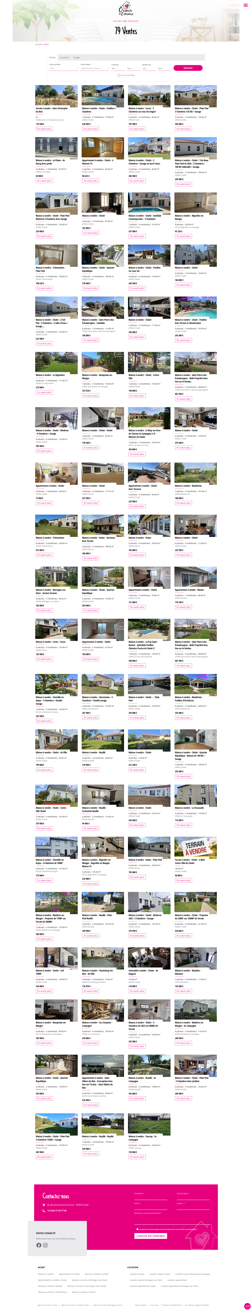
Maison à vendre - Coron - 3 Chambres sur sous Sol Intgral (142, 110)
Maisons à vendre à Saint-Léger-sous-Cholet (86, 1286)
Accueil (38, 44)
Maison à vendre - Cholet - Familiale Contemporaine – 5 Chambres (145, 217)
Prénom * (139, 1194)
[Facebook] (38, 1245)
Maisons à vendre (46, 1274)
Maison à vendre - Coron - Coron (50, 641)
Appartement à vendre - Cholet (50, 485)
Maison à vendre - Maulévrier (188, 485)
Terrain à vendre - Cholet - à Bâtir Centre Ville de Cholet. (190, 861)
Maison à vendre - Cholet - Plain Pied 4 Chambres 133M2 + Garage (52, 1138)
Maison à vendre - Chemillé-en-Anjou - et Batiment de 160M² (50, 861)
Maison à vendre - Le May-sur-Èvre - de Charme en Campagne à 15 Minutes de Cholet (145, 433)
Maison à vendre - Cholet (93, 215)
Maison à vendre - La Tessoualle (189, 807)
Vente (52, 57)
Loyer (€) (115, 65)
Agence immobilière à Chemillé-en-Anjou (75, 1305)
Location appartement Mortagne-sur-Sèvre (179, 1286)
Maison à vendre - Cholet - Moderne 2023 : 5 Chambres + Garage (145, 917)
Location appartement (177, 1280)
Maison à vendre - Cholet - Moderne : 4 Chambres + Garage (52, 432)
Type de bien (85, 64)
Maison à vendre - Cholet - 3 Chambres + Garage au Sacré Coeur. (145, 162)
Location (64, 57)
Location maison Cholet (159, 1274)
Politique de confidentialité (171, 1305)
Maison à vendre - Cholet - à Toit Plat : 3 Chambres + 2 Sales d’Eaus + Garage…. (52, 323)
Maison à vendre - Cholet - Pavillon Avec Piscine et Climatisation (191, 321)
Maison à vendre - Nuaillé (93, 752)
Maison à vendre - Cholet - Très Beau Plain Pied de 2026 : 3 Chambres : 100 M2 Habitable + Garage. (191, 163)
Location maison (137, 1274)
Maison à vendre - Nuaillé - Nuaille (98, 1136)
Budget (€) (147, 65)
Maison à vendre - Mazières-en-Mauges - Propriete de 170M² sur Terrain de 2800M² (51, 918)
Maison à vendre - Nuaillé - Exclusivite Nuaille (94, 809)
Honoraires (154, 1305)
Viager (76, 57)
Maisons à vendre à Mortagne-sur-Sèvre (89, 1280)
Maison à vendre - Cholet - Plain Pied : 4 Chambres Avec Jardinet (191, 1079)
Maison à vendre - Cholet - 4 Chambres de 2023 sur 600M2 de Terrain (143, 1026)
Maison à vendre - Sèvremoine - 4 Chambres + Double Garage (97, 699)
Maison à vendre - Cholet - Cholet (97, 430)
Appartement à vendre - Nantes (189, 589)
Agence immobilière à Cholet (47, 1305)
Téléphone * (183, 1194)
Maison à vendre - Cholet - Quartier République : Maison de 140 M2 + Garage (191, 755)
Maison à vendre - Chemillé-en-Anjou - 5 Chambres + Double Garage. (50, 700)
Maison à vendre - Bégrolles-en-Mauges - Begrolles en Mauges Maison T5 (96, 863)
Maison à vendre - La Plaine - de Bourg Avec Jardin (50, 162)
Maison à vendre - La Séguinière (50, 375)
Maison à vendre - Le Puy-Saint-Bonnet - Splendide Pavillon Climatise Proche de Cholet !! (143, 645)
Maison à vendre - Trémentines (50, 537)
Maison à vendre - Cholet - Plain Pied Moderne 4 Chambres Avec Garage (52, 217)
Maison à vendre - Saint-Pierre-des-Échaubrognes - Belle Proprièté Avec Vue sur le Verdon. (191, 378)
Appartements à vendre (69, 1274)
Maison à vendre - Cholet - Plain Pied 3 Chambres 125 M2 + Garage (191, 110)
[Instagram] (45, 1245)
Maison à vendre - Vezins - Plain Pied (145, 859)
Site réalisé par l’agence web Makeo (197, 1305)
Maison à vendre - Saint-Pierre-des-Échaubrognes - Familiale (98, 321)
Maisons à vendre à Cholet (96, 1274)
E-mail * (181, 1204)
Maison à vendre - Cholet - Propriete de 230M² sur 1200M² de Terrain (191, 917)
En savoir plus (44, 128)
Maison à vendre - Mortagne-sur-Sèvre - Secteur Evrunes (51, 591)
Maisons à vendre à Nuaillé (50, 1286)
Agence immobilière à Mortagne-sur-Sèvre (108, 1305)
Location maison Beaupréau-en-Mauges (192, 1274)
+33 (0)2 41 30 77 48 (56, 1210)
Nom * (137, 1204)
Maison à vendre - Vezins (140, 537)
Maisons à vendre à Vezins (84, 1292)
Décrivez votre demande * (148, 1213)
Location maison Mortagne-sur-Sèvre (146, 1280)
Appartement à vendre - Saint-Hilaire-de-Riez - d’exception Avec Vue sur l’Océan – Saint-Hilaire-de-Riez (97, 1082)
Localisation (54, 64)
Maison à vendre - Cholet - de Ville (51, 752)
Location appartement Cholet (143, 1286)
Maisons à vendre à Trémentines (52, 1292)
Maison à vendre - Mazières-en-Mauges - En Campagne (189, 1024)
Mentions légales (140, 1305)
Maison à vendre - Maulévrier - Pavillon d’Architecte (189, 699)
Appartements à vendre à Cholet (52, 1280)
